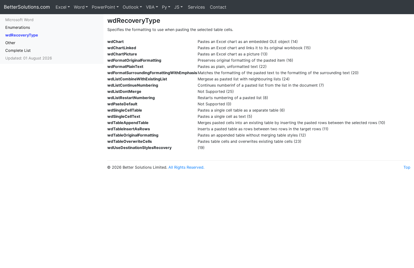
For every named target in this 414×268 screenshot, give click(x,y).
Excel (61, 7)
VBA (150, 7)
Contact (217, 7)
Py (164, 7)
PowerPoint (103, 7)
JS (176, 7)
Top (406, 167)
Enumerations (17, 27)
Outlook (131, 7)
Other (10, 42)
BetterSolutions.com (27, 7)
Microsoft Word (19, 19)
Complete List (18, 50)
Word (79, 7)
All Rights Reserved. (186, 167)
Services (196, 7)
